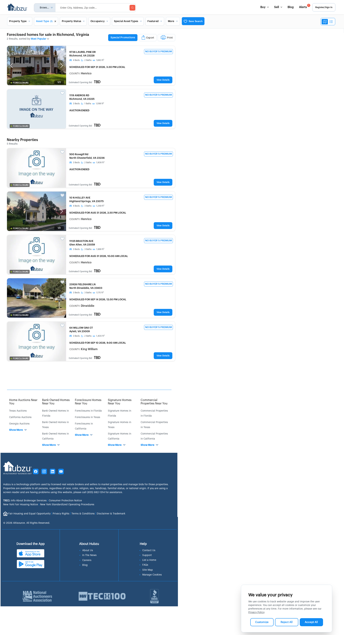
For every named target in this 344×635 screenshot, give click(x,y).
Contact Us (148, 550)
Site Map (147, 570)
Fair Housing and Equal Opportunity (29, 513)
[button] (11, 65)
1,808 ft (100, 162)
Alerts (304, 6)
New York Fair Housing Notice (20, 504)
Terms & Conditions (83, 513)
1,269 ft (100, 206)
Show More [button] (16, 430)
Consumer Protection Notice (65, 500)
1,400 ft (100, 336)
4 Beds (76, 60)
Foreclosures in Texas (87, 417)
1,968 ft (100, 249)
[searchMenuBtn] (132, 8)
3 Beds (76, 103)
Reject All (287, 622)
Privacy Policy (256, 612)
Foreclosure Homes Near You (88, 402)
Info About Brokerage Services (25, 500)
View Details (163, 80)
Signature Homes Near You (120, 402)
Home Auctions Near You (23, 402)
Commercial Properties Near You (154, 402)
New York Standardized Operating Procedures (67, 504)
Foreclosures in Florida (88, 411)
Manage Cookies (152, 575)
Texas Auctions (18, 411)
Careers (86, 560)
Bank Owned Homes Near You (56, 402)
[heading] (141, 38)
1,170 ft (100, 293)
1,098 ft (100, 103)
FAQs (145, 565)
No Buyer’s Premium (158, 51)
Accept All (311, 622)
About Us (87, 550)
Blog (291, 7)
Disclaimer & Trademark (111, 513)
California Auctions (20, 417)
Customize (262, 622)
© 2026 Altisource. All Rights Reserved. (26, 523)
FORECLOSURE (21, 83)
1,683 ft (100, 60)
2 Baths (88, 60)
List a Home (149, 560)
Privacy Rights (61, 513)
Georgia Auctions (19, 423)
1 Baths (87, 103)
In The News (89, 555)
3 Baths (88, 206)
